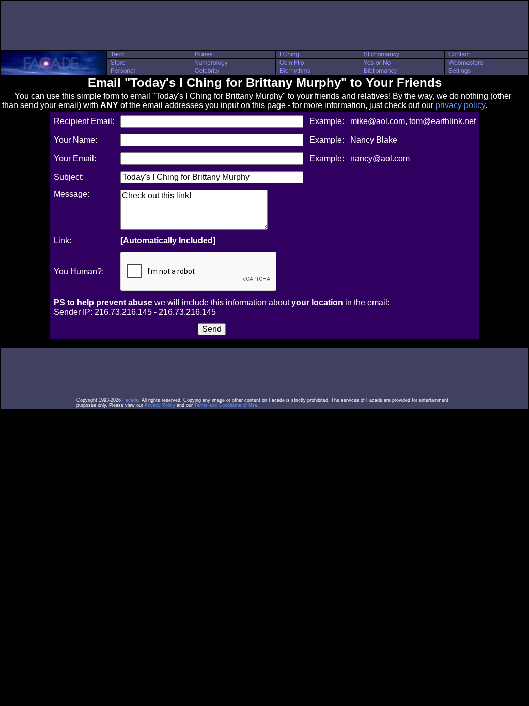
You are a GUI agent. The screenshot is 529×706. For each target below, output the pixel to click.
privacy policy (460, 105)
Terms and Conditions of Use (225, 405)
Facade (130, 400)
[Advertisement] (264, 25)
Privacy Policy (160, 405)
